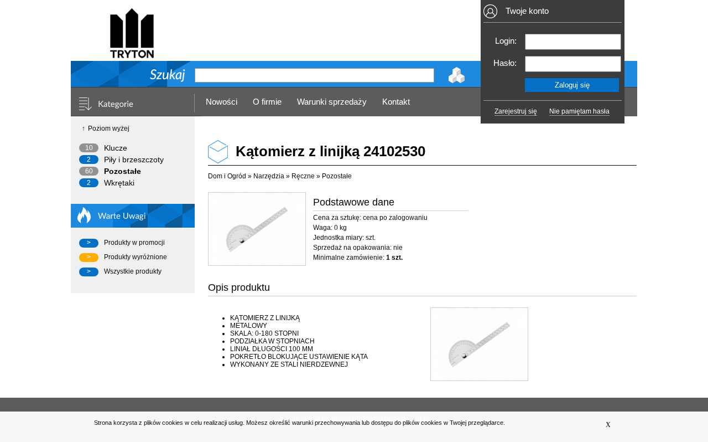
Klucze (115, 147)
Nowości (221, 101)
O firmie (267, 101)
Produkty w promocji (134, 242)
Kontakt (396, 101)
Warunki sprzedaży (332, 101)
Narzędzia (268, 176)
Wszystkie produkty (133, 271)
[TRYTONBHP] (131, 53)
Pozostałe (122, 171)
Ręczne (303, 176)
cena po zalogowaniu (395, 218)
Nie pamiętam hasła (579, 111)
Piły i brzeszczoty (134, 159)
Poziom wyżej (108, 128)
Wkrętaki (119, 182)
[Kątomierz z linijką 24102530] (256, 229)
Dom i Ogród (227, 176)
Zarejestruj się (515, 111)
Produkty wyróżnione (135, 257)
